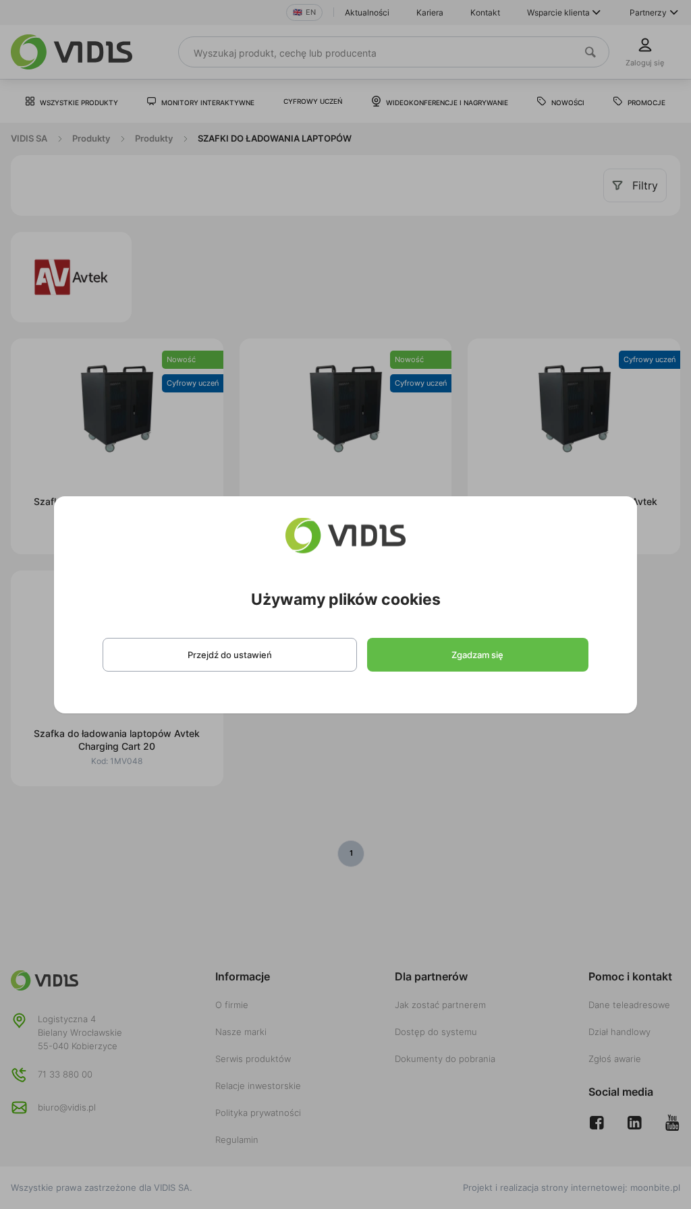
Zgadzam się (477, 654)
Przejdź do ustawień (230, 654)
